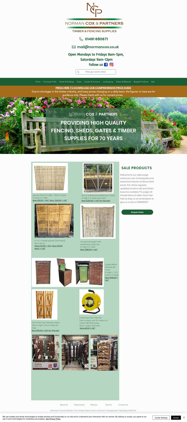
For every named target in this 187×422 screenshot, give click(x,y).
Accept (176, 417)
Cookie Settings (161, 417)
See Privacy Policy (53, 419)
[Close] (183, 417)
